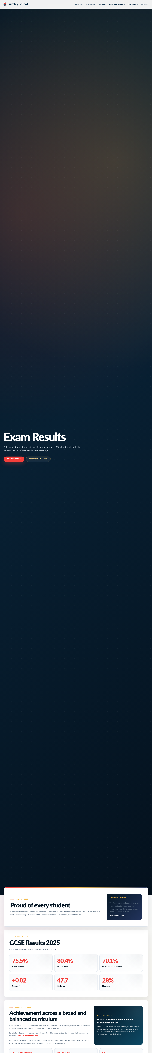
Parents (102, 4)
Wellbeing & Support (116, 4)
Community (132, 4)
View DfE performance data (27, 1036)
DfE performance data (38, 459)
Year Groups (90, 4)
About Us (78, 4)
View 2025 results (14, 459)
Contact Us (144, 4)
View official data (117, 916)
